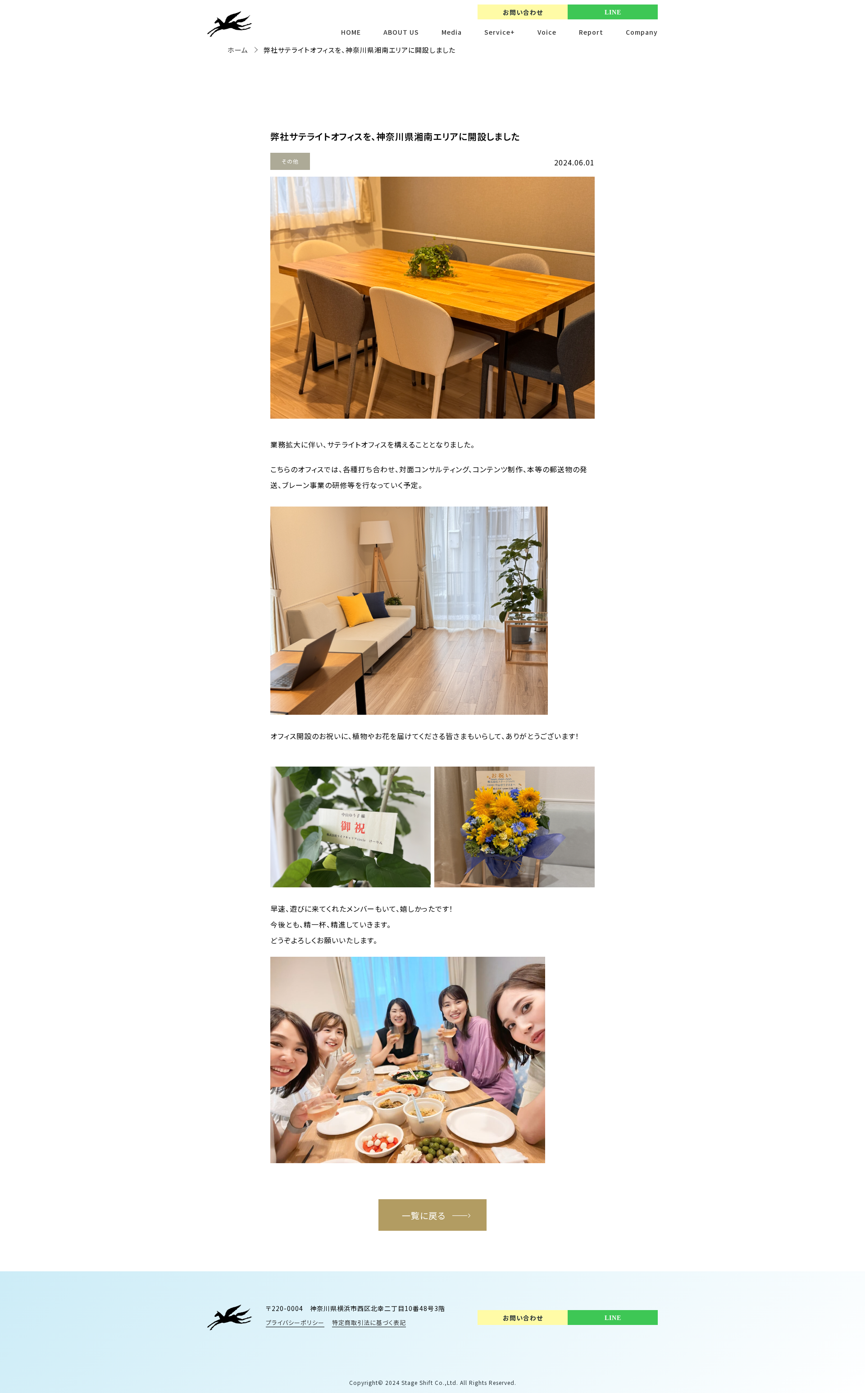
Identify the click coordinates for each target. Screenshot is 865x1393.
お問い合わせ (523, 12)
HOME (351, 32)
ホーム (238, 50)
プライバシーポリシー (295, 1322)
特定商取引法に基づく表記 (369, 1322)
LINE (613, 12)
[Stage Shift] (229, 1317)
